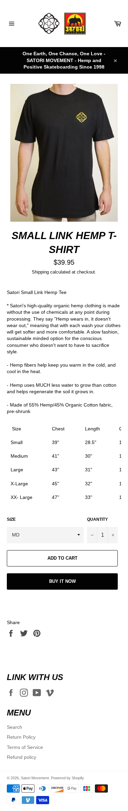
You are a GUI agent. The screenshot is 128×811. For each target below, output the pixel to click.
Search (14, 727)
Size (11, 519)
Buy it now (62, 581)
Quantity (97, 519)
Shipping (40, 272)
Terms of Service (25, 747)
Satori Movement (35, 778)
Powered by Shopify (67, 778)
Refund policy (21, 757)
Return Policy (21, 737)
